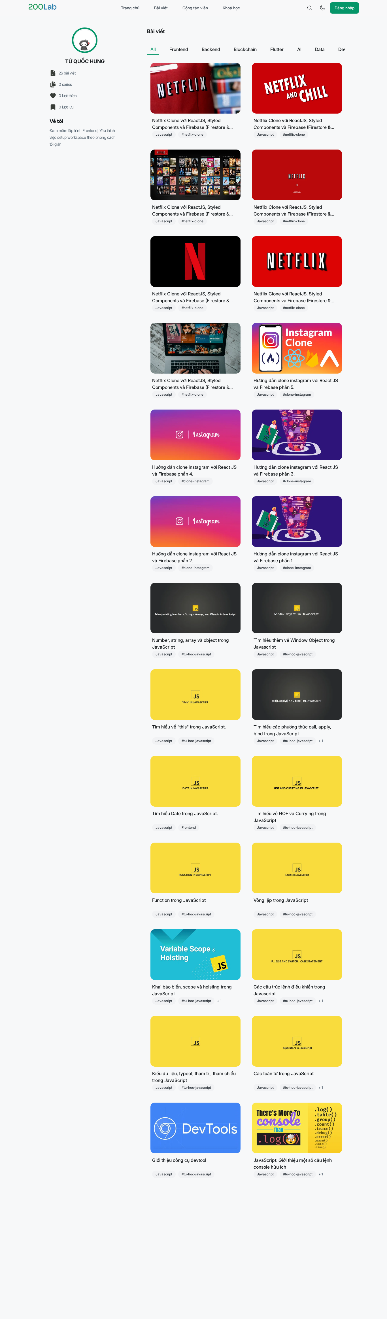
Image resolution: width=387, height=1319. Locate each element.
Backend (211, 49)
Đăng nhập (344, 7)
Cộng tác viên (195, 7)
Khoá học (231, 7)
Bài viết (161, 7)
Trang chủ (130, 7)
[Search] (310, 8)
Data (320, 49)
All (153, 49)
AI (299, 49)
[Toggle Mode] (322, 8)
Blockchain (245, 49)
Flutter (277, 49)
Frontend (178, 49)
